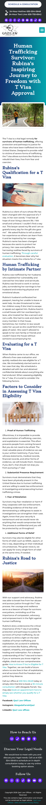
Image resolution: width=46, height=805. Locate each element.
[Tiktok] (19, 20)
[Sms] (40, 20)
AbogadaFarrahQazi (24, 705)
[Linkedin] (31, 20)
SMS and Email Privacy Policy (27, 803)
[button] (42, 30)
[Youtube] (27, 20)
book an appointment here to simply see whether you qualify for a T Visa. (21, 693)
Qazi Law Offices (22, 700)
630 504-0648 (26, 681)
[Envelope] (12, 739)
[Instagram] (10, 20)
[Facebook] (6, 20)
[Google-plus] (23, 20)
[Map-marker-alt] (34, 739)
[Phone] (35, 20)
